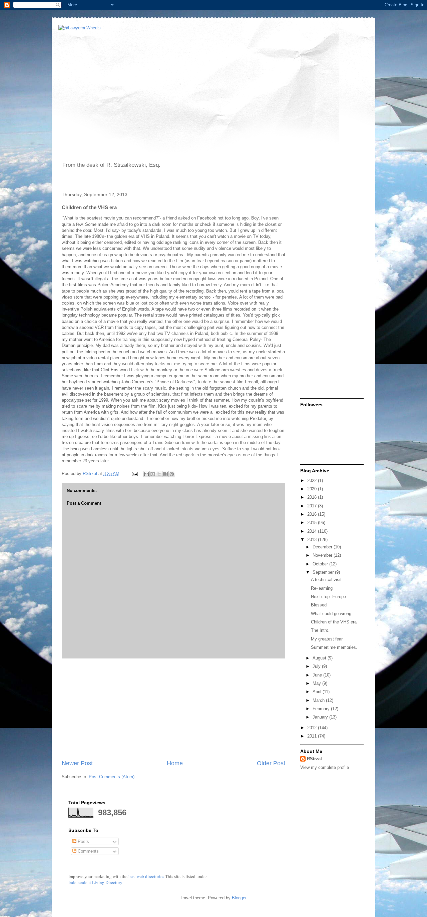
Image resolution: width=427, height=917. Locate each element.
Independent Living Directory (95, 882)
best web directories (146, 876)
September (324, 572)
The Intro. (320, 630)
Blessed (319, 604)
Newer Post (77, 763)
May (317, 683)
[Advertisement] (173, 709)
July (317, 666)
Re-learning (322, 588)
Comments (87, 851)
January (321, 717)
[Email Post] (134, 473)
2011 (312, 736)
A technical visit (326, 579)
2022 (312, 480)
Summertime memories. (334, 647)
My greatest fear (327, 638)
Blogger (239, 897)
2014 (312, 531)
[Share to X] (159, 474)
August (320, 657)
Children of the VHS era (334, 621)
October (321, 563)
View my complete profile (324, 767)
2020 (312, 488)
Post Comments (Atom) (111, 776)
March (319, 700)
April (318, 691)
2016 (312, 514)
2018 (312, 497)
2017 (312, 505)
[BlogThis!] (152, 474)
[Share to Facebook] (165, 474)
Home (175, 763)
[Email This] (146, 474)
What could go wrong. (332, 613)
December (323, 546)
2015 (312, 522)
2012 (312, 727)
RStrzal (90, 473)
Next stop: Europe (328, 596)
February (322, 708)
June (318, 674)
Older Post (271, 763)
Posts (82, 841)
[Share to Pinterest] (171, 474)
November (323, 555)
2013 (312, 539)
